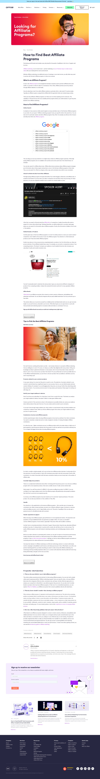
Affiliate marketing (27, 68)
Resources (59, 7)
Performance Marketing (67, 633)
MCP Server (23, 743)
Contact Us (9, 748)
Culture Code (9, 744)
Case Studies (37, 746)
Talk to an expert (81, 7)
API (20, 749)
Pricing (44, 7)
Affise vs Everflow (72, 743)
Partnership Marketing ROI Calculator (43, 755)
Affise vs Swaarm (72, 749)
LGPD (55, 751)
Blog (35, 743)
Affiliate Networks (37, 633)
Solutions (36, 7)
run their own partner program (39, 538)
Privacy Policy (57, 746)
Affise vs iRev (71, 746)
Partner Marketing (47, 633)
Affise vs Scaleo (72, 748)
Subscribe (69, 7)
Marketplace (23, 751)
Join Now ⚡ (70, 1)
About (7, 743)
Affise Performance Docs (40, 756)
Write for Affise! (86, 746)
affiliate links (47, 222)
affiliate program (33, 83)
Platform (28, 7)
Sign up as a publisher (29, 317)
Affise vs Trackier (72, 751)
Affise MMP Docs (38, 760)
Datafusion (22, 746)
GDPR (55, 749)
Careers (8, 746)
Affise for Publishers (32, 586)
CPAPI (21, 748)
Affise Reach (26, 294)
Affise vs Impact (72, 744)
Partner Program (57, 633)
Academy (36, 748)
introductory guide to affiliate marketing (39, 624)
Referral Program (38, 751)
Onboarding (22, 744)
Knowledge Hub (37, 744)
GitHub (35, 753)
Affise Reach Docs (38, 758)
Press (35, 749)
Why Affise (20, 7)
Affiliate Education (27, 633)
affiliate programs (39, 116)
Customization (23, 753)
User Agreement (58, 748)
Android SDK (23, 755)
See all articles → (34, 658)
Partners (51, 7)
